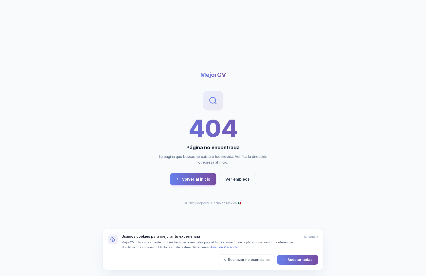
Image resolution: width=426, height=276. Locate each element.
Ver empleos (237, 179)
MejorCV (213, 74)
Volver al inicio (196, 179)
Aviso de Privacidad (224, 247)
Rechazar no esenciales (249, 259)
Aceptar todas (300, 259)
